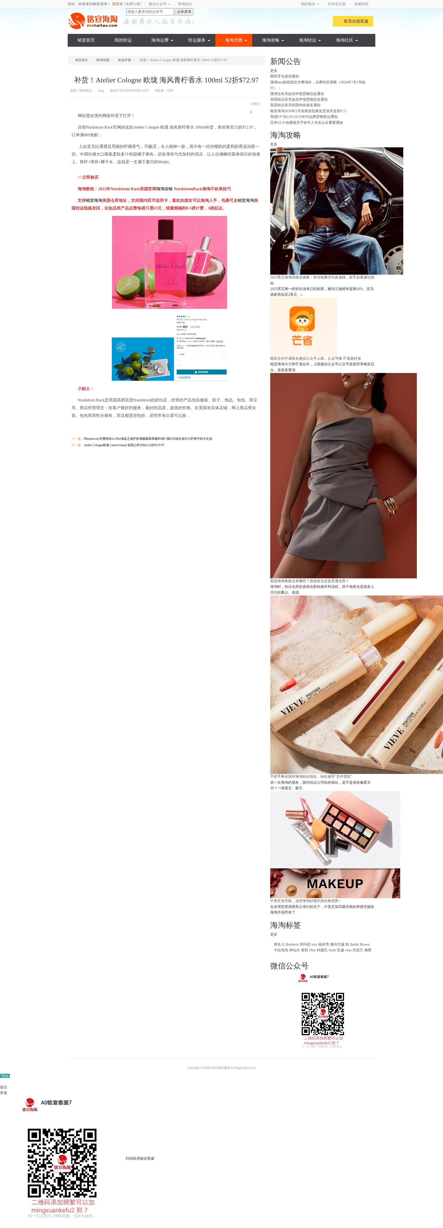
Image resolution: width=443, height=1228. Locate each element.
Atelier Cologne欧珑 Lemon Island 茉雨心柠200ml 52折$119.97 (124, 445)
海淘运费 (160, 40)
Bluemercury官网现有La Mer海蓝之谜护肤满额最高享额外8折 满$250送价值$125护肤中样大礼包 (148, 438)
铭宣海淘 (93, 21)
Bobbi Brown (360, 944)
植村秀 (323, 944)
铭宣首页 (86, 40)
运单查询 (184, 12)
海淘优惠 (234, 40)
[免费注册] (132, 4)
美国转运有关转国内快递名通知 (295, 105)
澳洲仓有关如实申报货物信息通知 (297, 94)
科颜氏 (322, 950)
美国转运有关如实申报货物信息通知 (299, 99)
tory (314, 944)
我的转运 (123, 40)
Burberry (292, 944)
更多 (274, 71)
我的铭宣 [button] (308, 4)
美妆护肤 (124, 60)
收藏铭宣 (362, 4)
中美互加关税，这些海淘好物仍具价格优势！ (306, 901)
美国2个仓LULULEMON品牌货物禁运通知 (304, 117)
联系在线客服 (356, 21)
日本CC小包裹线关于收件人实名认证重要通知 (306, 122)
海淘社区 (344, 40)
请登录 (117, 4)
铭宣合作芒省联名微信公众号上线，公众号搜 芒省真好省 (315, 358)
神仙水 (294, 950)
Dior (313, 950)
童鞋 (304, 950)
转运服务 (197, 40)
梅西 (367, 950)
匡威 (340, 950)
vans (348, 950)
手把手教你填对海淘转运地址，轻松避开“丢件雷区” (311, 777)
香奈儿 (279, 944)
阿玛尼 (305, 944)
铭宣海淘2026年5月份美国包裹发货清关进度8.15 (308, 111)
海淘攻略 (270, 40)
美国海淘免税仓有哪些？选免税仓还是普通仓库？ (309, 581)
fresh (332, 950)
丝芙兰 (358, 950)
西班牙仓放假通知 (284, 76)
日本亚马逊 (337, 4)
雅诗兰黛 (337, 944)
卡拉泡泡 (281, 950)
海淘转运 (185, 4)
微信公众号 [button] (158, 4)
